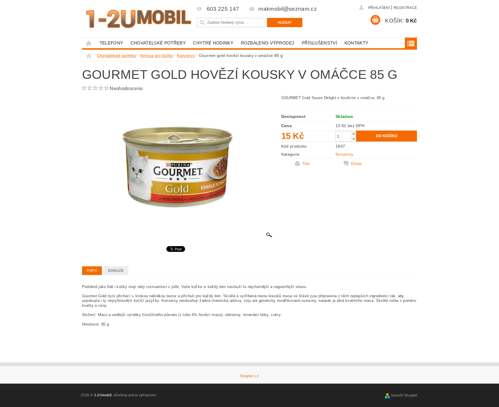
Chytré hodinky (213, 42)
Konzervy (344, 154)
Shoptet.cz (249, 376)
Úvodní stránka (89, 43)
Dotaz (356, 163)
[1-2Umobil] (138, 19)
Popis (92, 271)
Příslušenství (319, 42)
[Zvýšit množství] (353, 133)
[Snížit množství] (353, 139)
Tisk (306, 163)
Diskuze (116, 271)
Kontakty (356, 42)
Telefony (111, 42)
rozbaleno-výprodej (268, 42)
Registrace (405, 8)
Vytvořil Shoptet (404, 395)
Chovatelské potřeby (158, 42)
